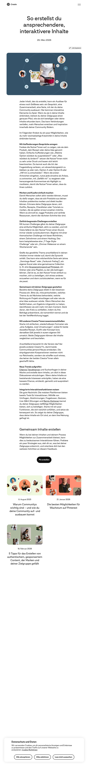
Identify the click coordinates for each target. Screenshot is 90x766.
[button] (75, 48)
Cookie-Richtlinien (30, 750)
